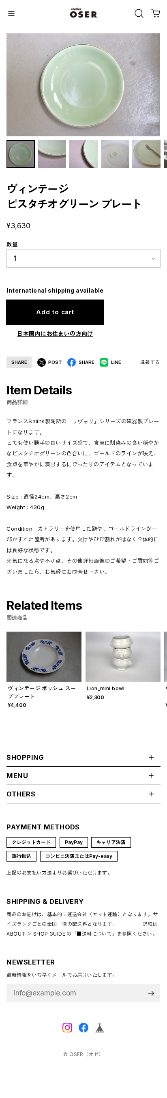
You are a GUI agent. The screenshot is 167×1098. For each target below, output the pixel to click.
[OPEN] (139, 13)
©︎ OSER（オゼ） (83, 1054)
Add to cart (55, 312)
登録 (151, 993)
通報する (150, 362)
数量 (11, 244)
